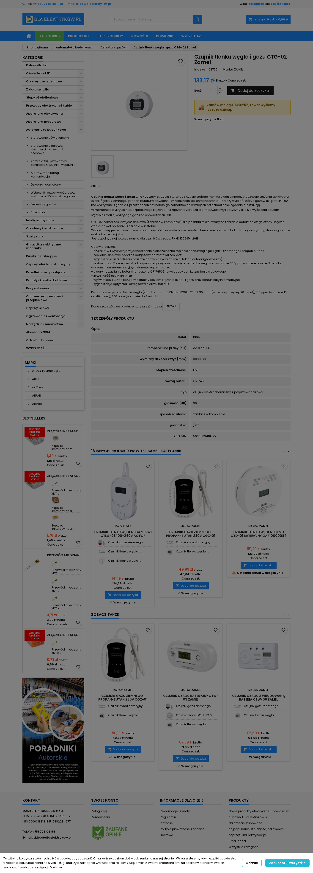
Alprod (36, 404)
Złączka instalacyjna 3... (63, 509)
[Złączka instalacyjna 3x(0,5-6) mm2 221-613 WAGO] (56, 518)
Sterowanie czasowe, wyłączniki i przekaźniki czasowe (48, 149)
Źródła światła (37, 89)
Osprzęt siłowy (37, 308)
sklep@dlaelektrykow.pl (93, 4)
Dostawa (166, 835)
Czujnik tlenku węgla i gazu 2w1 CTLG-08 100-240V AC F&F (123, 534)
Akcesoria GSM (38, 332)
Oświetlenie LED (38, 73)
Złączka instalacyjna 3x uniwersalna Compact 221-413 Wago (64, 476)
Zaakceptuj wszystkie (287, 863)
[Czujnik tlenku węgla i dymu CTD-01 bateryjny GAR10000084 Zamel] (102, 561)
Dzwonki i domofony (46, 184)
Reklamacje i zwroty (175, 811)
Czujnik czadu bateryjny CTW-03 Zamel (190, 697)
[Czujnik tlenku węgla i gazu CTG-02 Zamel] (102, 552)
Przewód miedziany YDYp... (66, 607)
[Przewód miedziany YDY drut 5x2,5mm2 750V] (56, 580)
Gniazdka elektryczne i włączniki (44, 246)
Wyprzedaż (191, 36)
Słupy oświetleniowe (42, 97)
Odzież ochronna (39, 340)
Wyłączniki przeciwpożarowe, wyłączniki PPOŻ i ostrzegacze (53, 194)
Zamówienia (100, 817)
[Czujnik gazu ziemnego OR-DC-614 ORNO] (102, 542)
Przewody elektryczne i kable (49, 105)
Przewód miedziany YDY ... (66, 492)
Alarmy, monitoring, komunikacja (45, 175)
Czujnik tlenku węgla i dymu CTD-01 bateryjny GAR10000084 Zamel (258, 536)
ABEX (35, 379)
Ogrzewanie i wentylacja (46, 316)
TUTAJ (171, 306)
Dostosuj (56, 867)
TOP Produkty (110, 36)
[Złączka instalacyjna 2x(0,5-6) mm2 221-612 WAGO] (56, 438)
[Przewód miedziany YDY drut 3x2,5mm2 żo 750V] (56, 562)
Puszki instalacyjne (41, 256)
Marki (30, 362)
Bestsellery (33, 418)
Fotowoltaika (36, 65)
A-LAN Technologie (45, 371)
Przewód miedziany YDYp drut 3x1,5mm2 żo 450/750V (64, 555)
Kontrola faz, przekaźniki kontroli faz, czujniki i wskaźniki (53, 163)
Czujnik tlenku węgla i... (125, 551)
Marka (228, 70)
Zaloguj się (256, 4)
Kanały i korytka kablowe (46, 280)
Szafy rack (34, 236)
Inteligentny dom (40, 220)
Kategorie (48, 36)
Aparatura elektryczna (44, 113)
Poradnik (164, 36)
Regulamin (168, 817)
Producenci (79, 36)
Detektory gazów (43, 204)
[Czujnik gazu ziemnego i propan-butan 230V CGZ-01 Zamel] (237, 706)
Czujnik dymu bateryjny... (194, 542)
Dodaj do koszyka (250, 90)
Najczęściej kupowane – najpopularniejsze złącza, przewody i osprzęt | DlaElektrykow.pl (256, 829)
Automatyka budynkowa (46, 129)
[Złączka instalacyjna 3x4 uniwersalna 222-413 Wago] (56, 500)
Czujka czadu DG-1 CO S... (195, 715)
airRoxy (37, 387)
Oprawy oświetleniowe (44, 81)
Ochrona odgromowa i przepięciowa (44, 298)
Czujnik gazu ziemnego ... (127, 542)
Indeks (199, 70)
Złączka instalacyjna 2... (63, 447)
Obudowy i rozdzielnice (44, 228)
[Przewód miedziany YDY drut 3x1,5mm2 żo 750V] (56, 483)
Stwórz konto (280, 4)
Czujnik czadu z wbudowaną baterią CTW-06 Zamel (258, 697)
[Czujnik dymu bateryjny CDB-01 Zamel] (170, 542)
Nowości (139, 36)
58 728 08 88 (47, 4)
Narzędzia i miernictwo (44, 324)
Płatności (166, 823)
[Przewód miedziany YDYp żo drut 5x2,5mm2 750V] (56, 597)
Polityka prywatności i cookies (182, 829)
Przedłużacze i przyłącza (45, 272)
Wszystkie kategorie (244, 847)
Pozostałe (38, 212)
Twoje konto (104, 800)
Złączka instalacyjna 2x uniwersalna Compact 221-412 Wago (64, 431)
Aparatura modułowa (43, 121)
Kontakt (31, 800)
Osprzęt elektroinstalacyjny (48, 264)
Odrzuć (252, 863)
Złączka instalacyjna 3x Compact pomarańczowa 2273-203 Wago (64, 635)
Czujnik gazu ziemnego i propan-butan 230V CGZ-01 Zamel (190, 536)
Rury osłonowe (37, 288)
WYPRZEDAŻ (35, 348)
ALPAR (36, 395)
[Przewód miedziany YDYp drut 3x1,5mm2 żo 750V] (56, 642)
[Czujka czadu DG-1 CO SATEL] (170, 715)
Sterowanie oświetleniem (50, 137)
